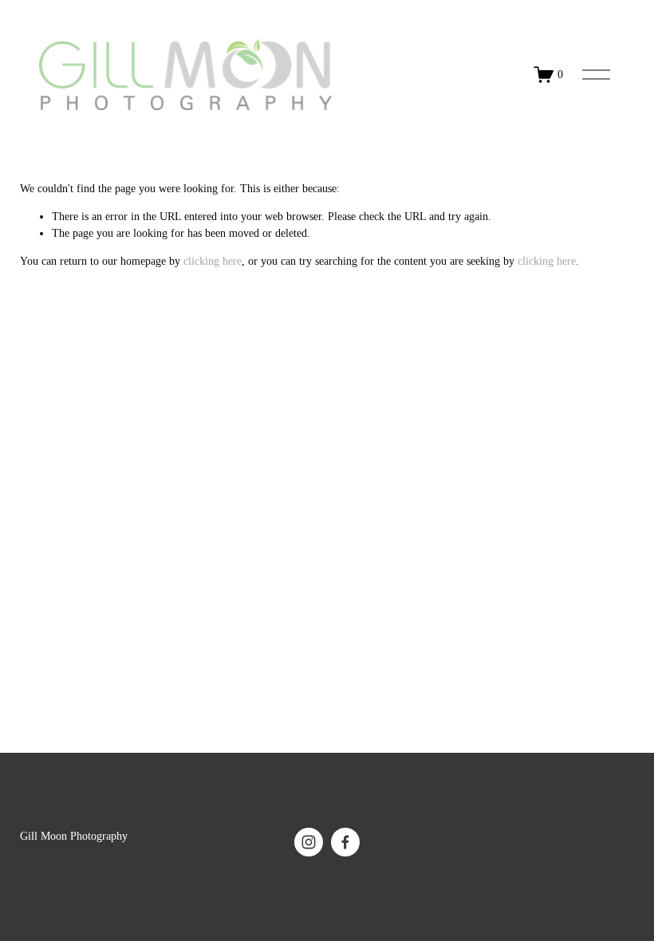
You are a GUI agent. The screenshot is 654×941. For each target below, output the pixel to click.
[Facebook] (345, 842)
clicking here (212, 261)
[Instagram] (308, 842)
